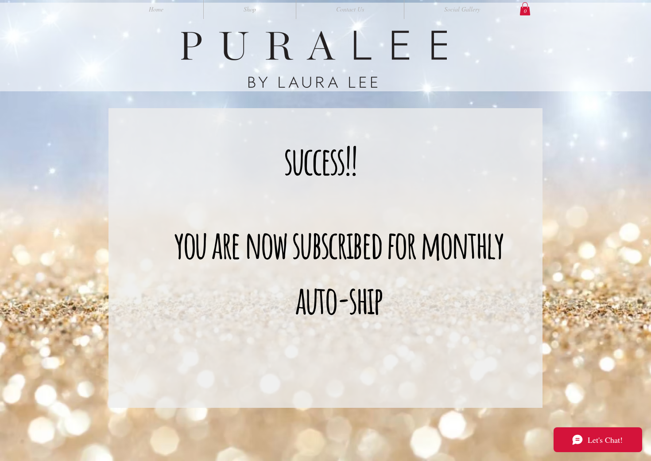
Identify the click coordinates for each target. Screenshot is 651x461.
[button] (525, 9)
